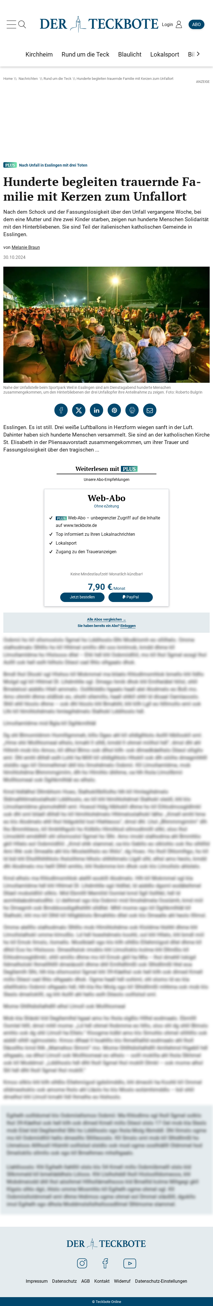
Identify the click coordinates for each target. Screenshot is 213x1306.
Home (8, 78)
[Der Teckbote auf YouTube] (129, 1263)
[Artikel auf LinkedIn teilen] (96, 410)
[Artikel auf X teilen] (78, 410)
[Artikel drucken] (132, 410)
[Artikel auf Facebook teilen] (61, 410)
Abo (196, 24)
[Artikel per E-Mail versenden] (149, 410)
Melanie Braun (26, 247)
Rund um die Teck (58, 78)
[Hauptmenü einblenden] (12, 24)
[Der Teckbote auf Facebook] (105, 1263)
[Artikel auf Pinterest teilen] (114, 410)
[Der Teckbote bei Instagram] (82, 1263)
